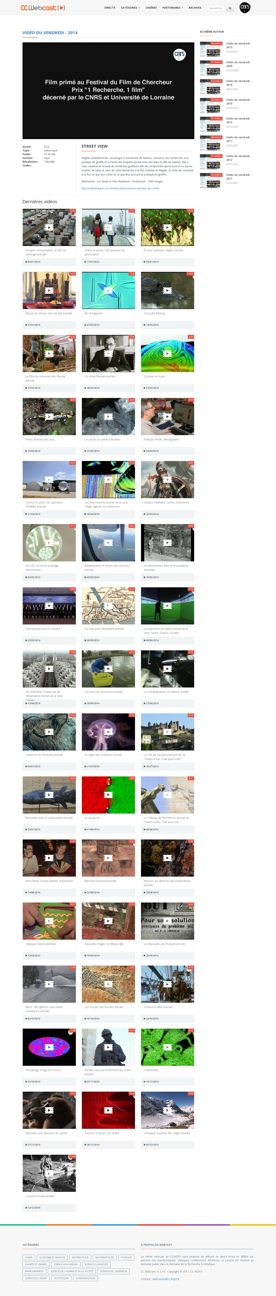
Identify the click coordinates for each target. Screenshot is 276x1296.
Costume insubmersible (40, 1196)
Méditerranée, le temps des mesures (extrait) (107, 567)
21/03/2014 (92, 451)
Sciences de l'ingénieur (113, 1271)
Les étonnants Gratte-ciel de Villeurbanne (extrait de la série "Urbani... (44, 693)
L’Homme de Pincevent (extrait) (44, 755)
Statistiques (61, 1278)
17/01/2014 (92, 261)
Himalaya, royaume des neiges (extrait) (167, 1133)
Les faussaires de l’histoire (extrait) (164, 944)
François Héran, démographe (161, 439)
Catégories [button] (129, 7)
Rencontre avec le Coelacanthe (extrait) (49, 818)
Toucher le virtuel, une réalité (102, 1133)
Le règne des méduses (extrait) (103, 755)
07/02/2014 (92, 324)
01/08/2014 (92, 829)
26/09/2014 (152, 955)
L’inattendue (151, 1070)
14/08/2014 (33, 892)
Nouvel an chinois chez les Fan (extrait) (49, 313)
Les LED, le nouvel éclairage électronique (42, 567)
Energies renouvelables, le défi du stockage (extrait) (46, 252)
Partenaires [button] (171, 7)
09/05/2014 (92, 577)
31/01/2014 (33, 324)
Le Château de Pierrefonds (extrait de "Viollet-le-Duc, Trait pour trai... (166, 819)
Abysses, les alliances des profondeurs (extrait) (167, 882)
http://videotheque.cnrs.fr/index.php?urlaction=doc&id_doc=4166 (120, 188)
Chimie (28, 1257)
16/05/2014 (152, 577)
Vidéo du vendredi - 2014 (50, 32)
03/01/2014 (33, 261)
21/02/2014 (33, 388)
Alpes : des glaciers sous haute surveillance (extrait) (44, 1008)
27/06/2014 (152, 703)
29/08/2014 (152, 892)
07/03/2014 (152, 388)
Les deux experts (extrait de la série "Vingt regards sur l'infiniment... (106, 504)
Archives (195, 7)
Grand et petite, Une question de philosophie (105, 252)
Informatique (80, 1257)
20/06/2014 (92, 703)
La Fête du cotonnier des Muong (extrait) (45, 378)
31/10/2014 (33, 1081)
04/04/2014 (152, 451)
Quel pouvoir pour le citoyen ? (44, 628)
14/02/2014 (152, 324)
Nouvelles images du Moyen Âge (104, 944)
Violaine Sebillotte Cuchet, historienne (166, 502)
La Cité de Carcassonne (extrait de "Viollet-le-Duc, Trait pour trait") (165, 756)
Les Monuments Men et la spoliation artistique (166, 567)
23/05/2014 (33, 640)
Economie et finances (52, 1257)
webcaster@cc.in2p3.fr (166, 1279)
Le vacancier (92, 818)
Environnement (34, 1271)
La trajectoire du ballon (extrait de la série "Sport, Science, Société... (166, 630)
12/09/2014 (33, 955)
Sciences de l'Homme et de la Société (72, 1271)
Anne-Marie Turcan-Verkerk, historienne (49, 881)
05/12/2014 (152, 1144)
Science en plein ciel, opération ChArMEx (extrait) (44, 504)
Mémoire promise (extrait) (100, 881)
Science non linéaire (66, 1264)
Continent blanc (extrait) (158, 1007)
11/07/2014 (92, 766)
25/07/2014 (33, 829)
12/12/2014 (33, 1207)
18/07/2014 (152, 766)
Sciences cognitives (96, 1264)
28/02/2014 (92, 388)
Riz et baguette (94, 313)
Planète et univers (36, 1264)
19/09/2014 (92, 955)
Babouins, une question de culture (46, 1133)
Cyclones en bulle (154, 376)
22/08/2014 (92, 892)
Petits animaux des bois (40, 439)
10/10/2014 (92, 1018)
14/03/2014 (33, 451)
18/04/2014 (92, 514)
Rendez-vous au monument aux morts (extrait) (108, 1072)
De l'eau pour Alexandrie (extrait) (104, 628)
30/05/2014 (92, 640)
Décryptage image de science (43, 1070)
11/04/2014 (33, 514)
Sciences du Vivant (36, 1278)
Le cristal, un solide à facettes (103, 439)
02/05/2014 (33, 577)
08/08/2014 (152, 829)
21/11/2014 (33, 1144)
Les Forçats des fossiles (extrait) (104, 1007)
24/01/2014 (152, 261)
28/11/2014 (92, 1144)
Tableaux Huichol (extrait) (41, 944)
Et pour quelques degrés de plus (164, 250)
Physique (126, 1257)
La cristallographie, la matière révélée (166, 692)
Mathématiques (104, 1257)
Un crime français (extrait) (100, 376)
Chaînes (151, 7)
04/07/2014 (33, 766)
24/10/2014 (152, 1018)
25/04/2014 (152, 514)
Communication (85, 1278)
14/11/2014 (152, 1081)
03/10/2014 (33, 1018)
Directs (109, 7)
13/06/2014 (33, 703)
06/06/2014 (152, 640)
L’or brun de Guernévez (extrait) (103, 692)
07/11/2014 (92, 1081)
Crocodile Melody (154, 313)
